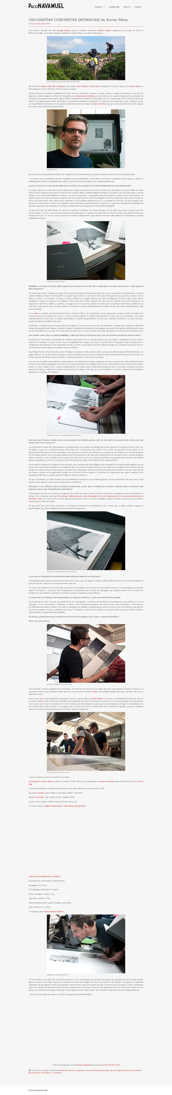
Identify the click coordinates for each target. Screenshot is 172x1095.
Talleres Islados (104, 30)
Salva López (95, 86)
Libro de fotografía (116, 1070)
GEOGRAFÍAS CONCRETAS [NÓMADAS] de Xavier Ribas (78, 20)
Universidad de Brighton (85, 96)
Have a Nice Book (99, 104)
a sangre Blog (114, 7)
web (35, 313)
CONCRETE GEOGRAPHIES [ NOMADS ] (45, 876)
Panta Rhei (39, 797)
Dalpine (48, 806)
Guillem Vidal (46, 86)
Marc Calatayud (58, 86)
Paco (49, 24)
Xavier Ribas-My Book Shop (74, 806)
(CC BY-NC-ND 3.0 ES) (111, 1065)
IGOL (40, 701)
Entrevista (45, 1070)
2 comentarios (57, 1073)
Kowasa (40, 793)
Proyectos (98, 7)
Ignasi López (104, 1070)
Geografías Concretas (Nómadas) (88, 1070)
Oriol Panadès (82, 86)
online (95, 691)
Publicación (37, 1073)
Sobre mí (126, 7)
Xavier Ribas (135, 86)
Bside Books (97, 698)
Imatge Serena (63, 30)
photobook (128, 1070)
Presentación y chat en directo (41, 781)
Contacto (137, 7)
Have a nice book (107, 781)
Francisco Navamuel (84, 1065)
